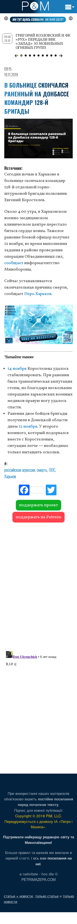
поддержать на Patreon (38, 517)
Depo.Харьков (37, 294)
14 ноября (17, 369)
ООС (52, 470)
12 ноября (28, 427)
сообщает (13, 263)
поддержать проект (38, 505)
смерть (42, 470)
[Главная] (35, 5)
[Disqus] (38, 584)
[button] (16, 56)
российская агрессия (19, 470)
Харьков (10, 476)
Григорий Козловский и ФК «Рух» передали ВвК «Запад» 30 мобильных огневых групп (43, 41)
